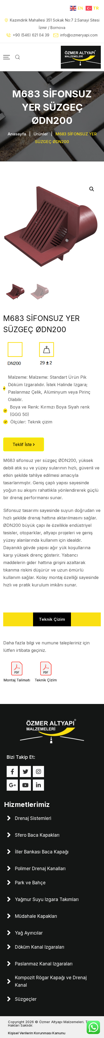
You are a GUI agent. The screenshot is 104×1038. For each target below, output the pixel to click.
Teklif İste (23, 444)
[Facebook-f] (12, 771)
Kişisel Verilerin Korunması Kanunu (36, 1033)
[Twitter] (25, 771)
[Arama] (17, 57)
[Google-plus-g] (12, 785)
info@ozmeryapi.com (79, 35)
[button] (92, 189)
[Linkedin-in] (38, 785)
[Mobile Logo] (81, 57)
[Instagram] (38, 771)
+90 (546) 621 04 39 (31, 35)
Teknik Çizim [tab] (52, 619)
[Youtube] (25, 785)
